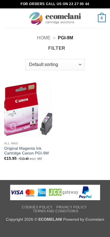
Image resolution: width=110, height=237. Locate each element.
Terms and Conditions (55, 211)
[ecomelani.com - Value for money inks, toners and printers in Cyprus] (55, 18)
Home (43, 37)
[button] (7, 18)
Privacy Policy (71, 207)
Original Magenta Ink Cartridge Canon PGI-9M (26, 151)
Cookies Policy (37, 207)
